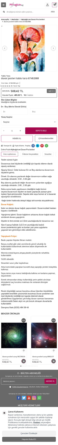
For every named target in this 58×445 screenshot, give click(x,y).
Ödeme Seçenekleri (30, 154)
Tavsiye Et (7, 146)
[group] (29, 48)
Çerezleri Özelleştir (29, 433)
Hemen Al (17, 138)
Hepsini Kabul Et (29, 439)
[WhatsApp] (39, 398)
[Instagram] (34, 398)
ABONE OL (50, 381)
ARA (53, 12)
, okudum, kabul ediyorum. (30, 387)
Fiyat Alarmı (19, 146)
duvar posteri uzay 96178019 (13, 357)
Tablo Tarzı (5, 76)
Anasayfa (5, 19)
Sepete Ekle (41, 131)
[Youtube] (29, 398)
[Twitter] (24, 398)
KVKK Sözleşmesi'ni (20, 387)
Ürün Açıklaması (9, 154)
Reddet (36, 422)
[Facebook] (19, 398)
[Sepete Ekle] (23, 361)
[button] (4, 48)
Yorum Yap (16, 86)
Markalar (15, 19)
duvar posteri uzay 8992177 (43, 357)
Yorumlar (48, 154)
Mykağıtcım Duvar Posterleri (33, 19)
